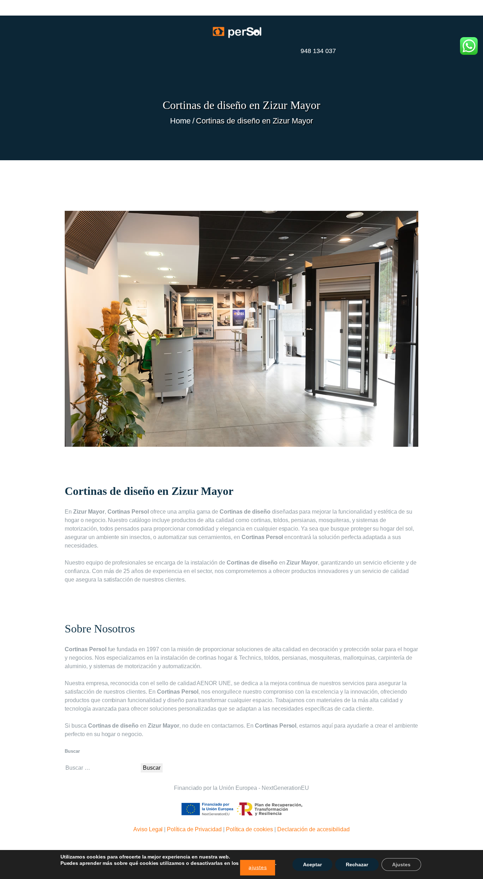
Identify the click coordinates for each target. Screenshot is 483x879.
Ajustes (401, 864)
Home (180, 120)
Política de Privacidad (194, 829)
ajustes (258, 867)
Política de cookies (249, 829)
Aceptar (312, 864)
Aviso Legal (148, 829)
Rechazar (357, 864)
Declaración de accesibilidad (313, 829)
